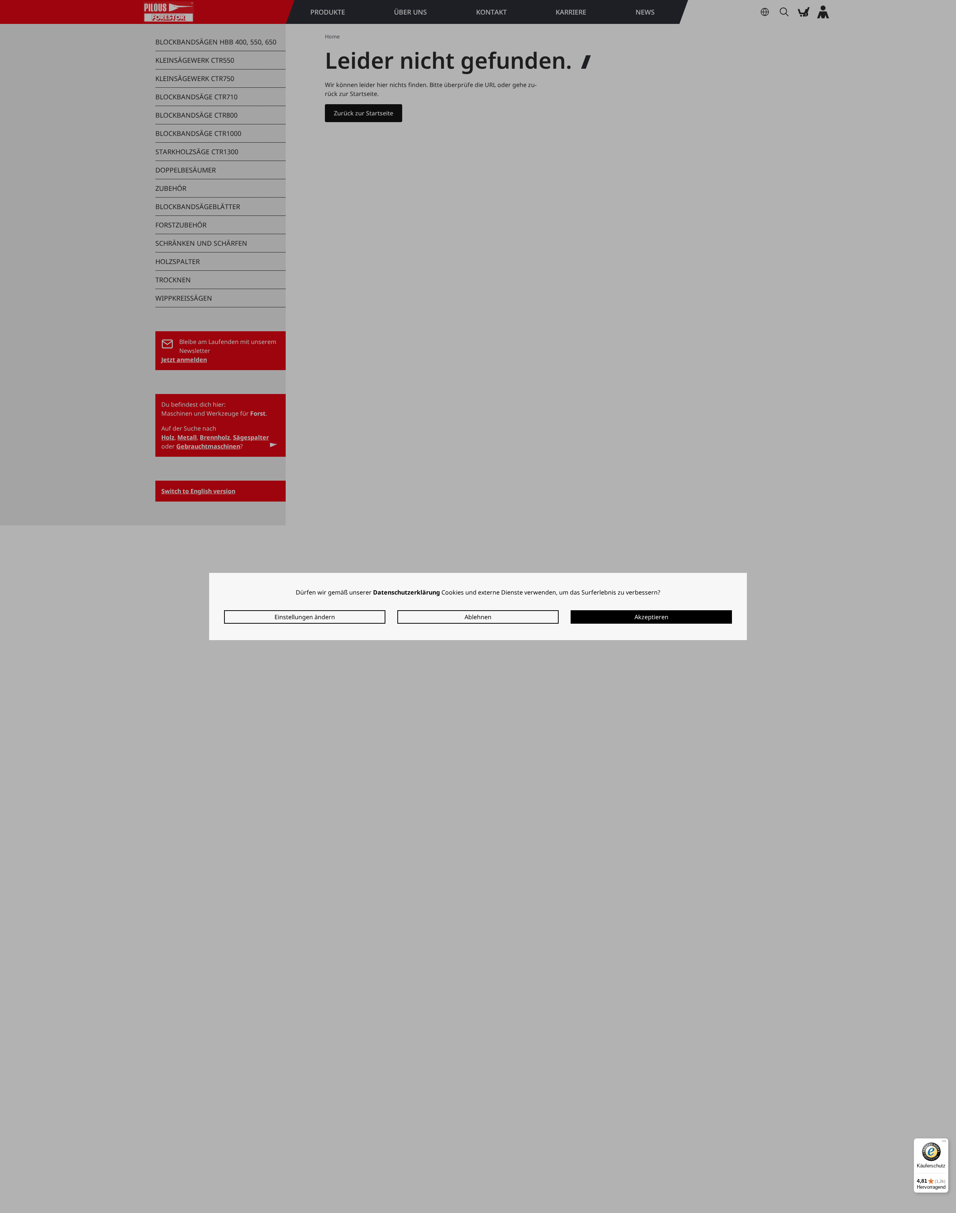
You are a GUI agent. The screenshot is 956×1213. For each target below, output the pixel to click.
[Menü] (944, 1142)
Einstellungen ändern (304, 617)
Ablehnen (478, 617)
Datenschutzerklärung (406, 592)
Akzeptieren (651, 617)
